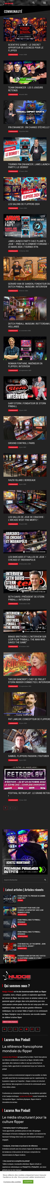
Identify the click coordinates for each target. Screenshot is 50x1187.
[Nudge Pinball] (7, 3)
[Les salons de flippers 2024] (25, 189)
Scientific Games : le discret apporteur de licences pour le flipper (25, 47)
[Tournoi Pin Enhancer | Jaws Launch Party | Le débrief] (25, 149)
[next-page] (15, 808)
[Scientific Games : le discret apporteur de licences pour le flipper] (25, 29)
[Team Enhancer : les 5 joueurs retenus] (25, 72)
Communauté (13, 54)
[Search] (45, 880)
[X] (37, 1029)
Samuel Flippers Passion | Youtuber (28, 756)
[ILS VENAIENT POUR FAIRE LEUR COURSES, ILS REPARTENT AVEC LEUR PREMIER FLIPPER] (9, 911)
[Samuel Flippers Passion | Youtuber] (25, 741)
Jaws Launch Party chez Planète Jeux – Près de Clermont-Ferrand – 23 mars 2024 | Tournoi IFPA (28, 244)
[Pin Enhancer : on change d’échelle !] (25, 112)
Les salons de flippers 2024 (24, 204)
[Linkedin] (21, 1029)
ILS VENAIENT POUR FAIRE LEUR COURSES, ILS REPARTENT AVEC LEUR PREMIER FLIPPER (30, 910)
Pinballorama (22, 914)
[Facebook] (10, 1029)
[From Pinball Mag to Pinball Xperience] (9, 923)
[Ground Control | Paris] (25, 428)
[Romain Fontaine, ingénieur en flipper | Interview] (25, 348)
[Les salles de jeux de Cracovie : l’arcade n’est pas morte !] (25, 502)
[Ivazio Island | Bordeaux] (25, 465)
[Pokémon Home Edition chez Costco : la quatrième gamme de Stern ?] (9, 959)
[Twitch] (32, 1029)
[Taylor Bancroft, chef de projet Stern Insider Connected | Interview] (25, 664)
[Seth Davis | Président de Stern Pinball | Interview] (25, 581)
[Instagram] (15, 1029)
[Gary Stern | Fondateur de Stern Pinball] (25, 388)
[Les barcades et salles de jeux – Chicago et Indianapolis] (25, 541)
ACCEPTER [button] (28, 1182)
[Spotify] (26, 1029)
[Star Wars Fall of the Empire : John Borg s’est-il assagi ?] (9, 947)
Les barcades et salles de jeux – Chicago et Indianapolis (27, 558)
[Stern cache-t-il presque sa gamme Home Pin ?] (9, 899)
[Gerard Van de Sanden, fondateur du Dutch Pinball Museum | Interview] (25, 268)
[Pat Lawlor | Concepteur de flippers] (25, 704)
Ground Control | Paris (21, 443)
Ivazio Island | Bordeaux (21, 480)
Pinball (20, 900)
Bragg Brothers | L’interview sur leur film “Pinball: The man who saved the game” (27, 639)
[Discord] (4, 1029)
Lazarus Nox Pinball (25, 1096)
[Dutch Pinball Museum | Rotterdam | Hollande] (25, 308)
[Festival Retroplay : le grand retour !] (25, 778)
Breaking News (22, 936)
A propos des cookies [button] (12, 1182)
